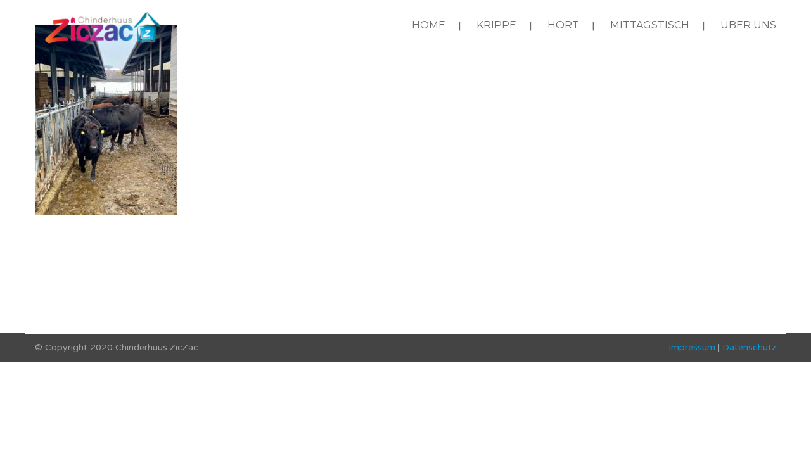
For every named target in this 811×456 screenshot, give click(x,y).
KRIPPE (496, 25)
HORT (563, 25)
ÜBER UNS (748, 25)
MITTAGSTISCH (649, 25)
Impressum (691, 347)
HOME (428, 25)
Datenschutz (749, 347)
